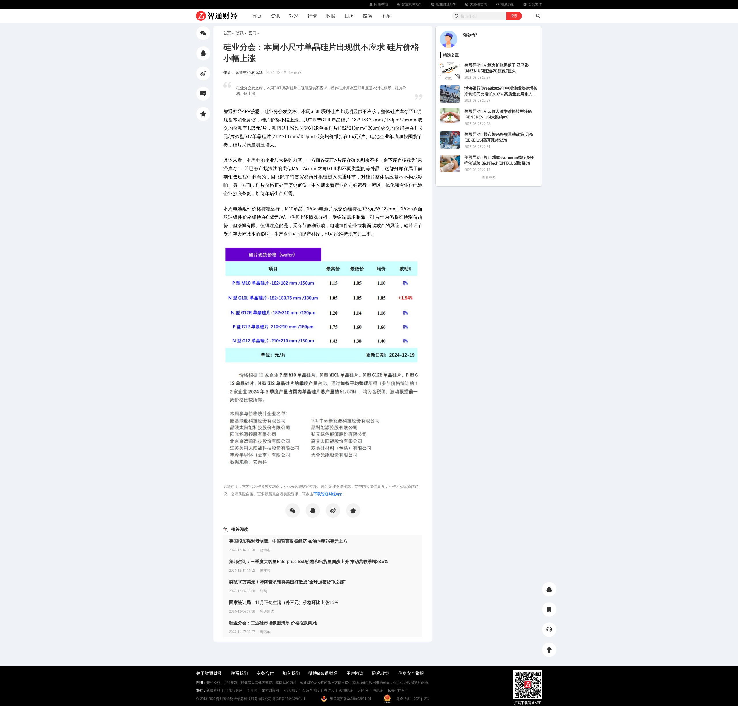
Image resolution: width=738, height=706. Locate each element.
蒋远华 (470, 35)
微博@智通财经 (323, 673)
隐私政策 (380, 673)
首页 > (228, 32)
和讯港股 (291, 690)
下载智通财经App (327, 493)
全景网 (252, 690)
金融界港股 (310, 690)
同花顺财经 (233, 690)
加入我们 (291, 673)
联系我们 (239, 673)
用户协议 (355, 673)
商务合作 (265, 673)
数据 (330, 16)
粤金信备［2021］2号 (412, 698)
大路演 (362, 690)
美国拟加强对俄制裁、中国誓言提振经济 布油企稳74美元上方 (288, 541)
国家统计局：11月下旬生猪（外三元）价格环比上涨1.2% (283, 602)
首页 (256, 16)
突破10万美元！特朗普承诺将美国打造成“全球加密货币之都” (287, 582)
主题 (386, 16)
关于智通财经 (209, 673)
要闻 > (254, 32)
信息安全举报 (411, 673)
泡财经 (377, 690)
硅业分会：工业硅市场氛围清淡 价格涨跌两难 (273, 623)
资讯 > (241, 32)
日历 (349, 16)
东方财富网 (270, 690)
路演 (367, 16)
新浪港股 (213, 690)
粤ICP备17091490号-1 (288, 698)
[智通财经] (217, 16)
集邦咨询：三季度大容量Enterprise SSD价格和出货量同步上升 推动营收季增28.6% (308, 561)
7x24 (293, 16)
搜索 (514, 16)
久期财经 (346, 690)
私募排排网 (396, 690)
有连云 (329, 690)
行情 (312, 16)
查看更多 (489, 177)
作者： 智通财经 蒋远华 (243, 72)
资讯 (275, 16)
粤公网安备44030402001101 (350, 698)
